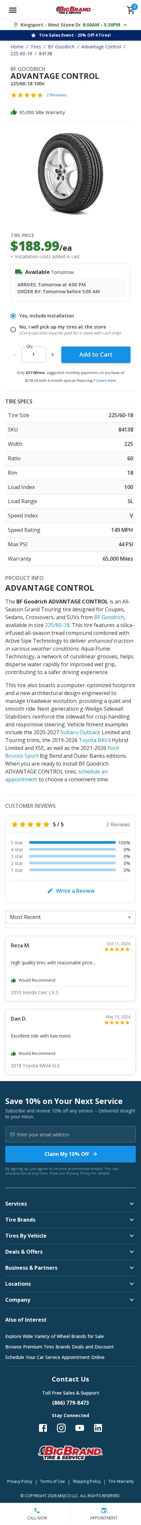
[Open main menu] (12, 10)
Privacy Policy (78, 1173)
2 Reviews (57, 95)
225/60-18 (57, 625)
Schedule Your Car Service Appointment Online (55, 1357)
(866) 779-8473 (70, 1402)
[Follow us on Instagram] (61, 1428)
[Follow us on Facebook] (43, 1428)
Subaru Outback (80, 732)
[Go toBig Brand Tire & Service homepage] (73, 10)
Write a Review (75, 890)
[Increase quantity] (52, 355)
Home (17, 46)
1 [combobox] (33, 354)
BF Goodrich (61, 46)
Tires (35, 46)
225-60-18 (21, 53)
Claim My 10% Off (67, 1154)
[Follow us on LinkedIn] (98, 1428)
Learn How (106, 380)
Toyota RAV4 (95, 740)
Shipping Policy (87, 1481)
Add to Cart (95, 354)
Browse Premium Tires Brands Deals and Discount (59, 1347)
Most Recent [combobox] (25, 917)
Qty (29, 346)
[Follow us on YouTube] (79, 1428)
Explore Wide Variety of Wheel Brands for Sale (54, 1336)
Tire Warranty (121, 1481)
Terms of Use (52, 1481)
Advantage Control (101, 46)
